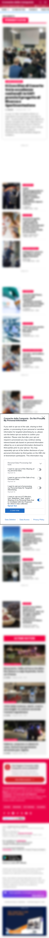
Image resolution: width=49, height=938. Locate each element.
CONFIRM (14, 511)
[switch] (39, 469)
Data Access (24, 520)
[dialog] (24, 469)
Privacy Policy (38, 520)
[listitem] (24, 463)
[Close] (44, 418)
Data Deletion (10, 520)
